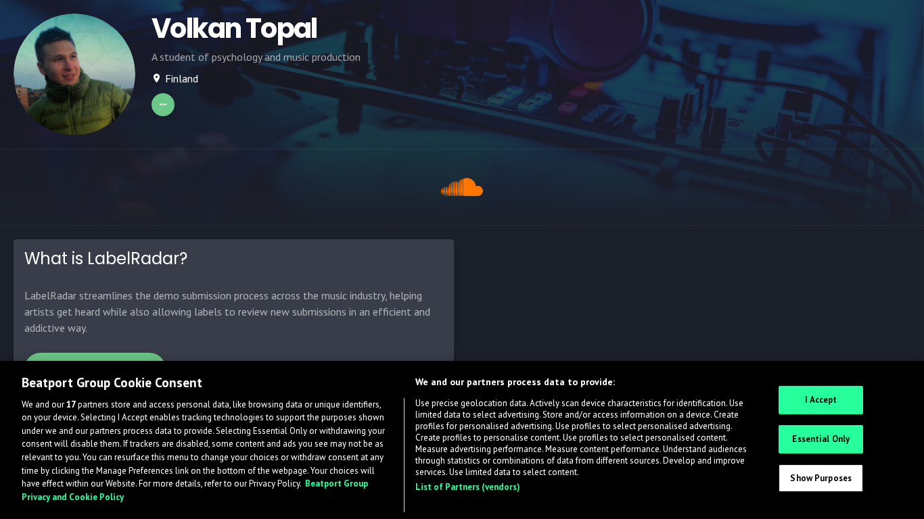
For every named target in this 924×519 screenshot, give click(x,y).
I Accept (821, 399)
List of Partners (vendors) (467, 487)
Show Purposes (821, 477)
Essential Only (821, 439)
